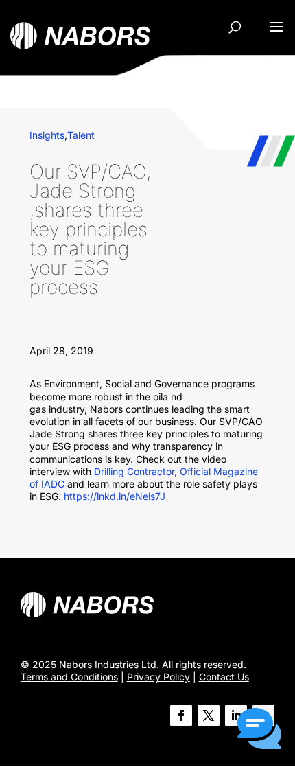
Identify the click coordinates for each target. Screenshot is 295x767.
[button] (259, 730)
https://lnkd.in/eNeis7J (114, 496)
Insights (47, 135)
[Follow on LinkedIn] (236, 715)
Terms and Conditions (69, 677)
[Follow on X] (209, 715)
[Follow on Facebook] (181, 715)
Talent (81, 135)
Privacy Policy (158, 677)
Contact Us (224, 677)
